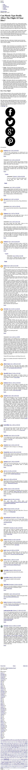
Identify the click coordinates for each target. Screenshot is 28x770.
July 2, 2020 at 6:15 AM (15, 363)
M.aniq (5, 499)
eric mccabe (9, 748)
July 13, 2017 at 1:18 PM (14, 337)
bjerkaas (4, 740)
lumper (5, 265)
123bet (5, 508)
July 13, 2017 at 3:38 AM (13, 199)
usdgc (12, 764)
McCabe (6, 755)
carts (19, 740)
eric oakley (14, 748)
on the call (23, 756)
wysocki (11, 767)
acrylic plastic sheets (8, 588)
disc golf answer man (16, 744)
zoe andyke (23, 767)
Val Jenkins (16, 764)
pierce (23, 757)
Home (14, 665)
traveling (15, 763)
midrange (21, 755)
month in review (4, 756)
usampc (9, 764)
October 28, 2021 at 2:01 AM (13, 508)
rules (7, 760)
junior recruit (9, 752)
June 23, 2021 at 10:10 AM (15, 452)
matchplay (3, 755)
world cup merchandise (8, 619)
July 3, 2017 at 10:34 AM (14, 160)
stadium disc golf (19, 760)
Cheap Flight (9, 534)
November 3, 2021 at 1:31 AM (17, 517)
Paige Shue (12, 757)
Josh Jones (6, 308)
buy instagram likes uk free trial (15, 367)
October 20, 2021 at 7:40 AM (13, 499)
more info (10, 439)
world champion (7, 767)
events (4, 7)
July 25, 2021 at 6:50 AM (11, 479)
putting (22, 759)
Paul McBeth (17, 757)
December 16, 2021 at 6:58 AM (15, 527)
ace (3, 739)
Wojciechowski (21, 766)
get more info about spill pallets (17, 554)
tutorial (3, 764)
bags (19, 739)
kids (25, 752)
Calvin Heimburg (15, 740)
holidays (25, 751)
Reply (5, 156)
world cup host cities (8, 610)
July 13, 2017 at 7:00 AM (14, 206)
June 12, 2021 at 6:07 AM (13, 445)
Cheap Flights (17, 377)
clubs (23, 741)
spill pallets (17, 544)
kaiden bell (22, 752)
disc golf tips (15, 747)
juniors (18, 752)
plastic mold (9, 465)
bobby (7, 740)
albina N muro (7, 363)
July (1, 681)
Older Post (25, 665)
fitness (5, 750)
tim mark (6, 199)
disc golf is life (20, 746)
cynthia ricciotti (6, 743)
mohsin (5, 539)
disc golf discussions (5, 746)
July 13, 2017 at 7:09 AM (13, 213)
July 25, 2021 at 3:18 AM (11, 471)
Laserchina (6, 570)
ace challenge (7, 739)
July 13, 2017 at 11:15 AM (12, 265)
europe (24, 748)
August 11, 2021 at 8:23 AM (13, 488)
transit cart (11, 763)
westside (6, 766)
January (2, 690)
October (2, 677)
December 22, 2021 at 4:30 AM (13, 539)
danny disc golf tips (13, 743)
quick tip (25, 759)
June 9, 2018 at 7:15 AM (18, 255)
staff (24, 760)
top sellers (25, 762)
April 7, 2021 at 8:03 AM (13, 395)
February (2, 688)
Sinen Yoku (6, 584)
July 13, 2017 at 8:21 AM (14, 221)
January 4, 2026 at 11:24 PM (15, 625)
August (2, 680)
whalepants (10, 766)
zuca (26, 767)
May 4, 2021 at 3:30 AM (15, 424)
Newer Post (3, 665)
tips (20, 762)
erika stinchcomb (19, 748)
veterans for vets (24, 764)
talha (5, 479)
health (23, 751)
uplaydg (6, 764)
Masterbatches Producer (13, 483)
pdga (21, 757)
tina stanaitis (16, 762)
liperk (5, 550)
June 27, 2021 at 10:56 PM (13, 461)
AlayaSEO (6, 373)
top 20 (22, 762)
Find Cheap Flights (17, 390)
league (6, 753)
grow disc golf (24, 750)
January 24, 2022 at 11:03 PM (13, 550)
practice (11, 759)
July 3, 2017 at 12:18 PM (15, 187)
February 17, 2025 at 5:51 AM (19, 610)
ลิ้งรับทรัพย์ (12, 511)
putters (19, 759)
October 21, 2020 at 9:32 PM (19, 176)
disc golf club (24, 744)
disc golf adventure (6, 744)
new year (8, 756)
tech (13, 762)
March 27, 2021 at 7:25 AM (14, 373)
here (22, 446)
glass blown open (15, 750)
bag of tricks (15, 739)
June (2, 682)
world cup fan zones (8, 620)
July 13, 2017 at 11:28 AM (14, 308)
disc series (21, 747)
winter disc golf (15, 766)
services (4, 5)
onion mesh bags (18, 491)
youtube (14, 767)
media (12, 755)
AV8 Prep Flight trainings (13, 605)
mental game (16, 755)
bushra (5, 602)
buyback (10, 740)
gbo (9, 750)
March (2, 673)
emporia (5, 748)
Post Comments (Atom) (11, 668)
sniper (10, 760)
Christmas (20, 741)
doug (24, 747)
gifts (11, 750)
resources (5, 9)
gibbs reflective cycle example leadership (13, 635)
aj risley (11, 739)
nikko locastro (13, 756)
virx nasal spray (7, 517)
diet (1, 744)
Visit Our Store (4, 11)
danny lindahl (19, 743)
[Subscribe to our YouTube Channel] (1, 670)
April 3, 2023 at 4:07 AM (14, 593)
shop (4, 4)
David (5, 559)
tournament (6, 763)
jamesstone (6, 625)
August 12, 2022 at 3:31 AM (15, 570)
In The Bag (3, 752)
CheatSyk (6, 445)
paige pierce (7, 757)
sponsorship (14, 760)
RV (8, 760)
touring (2, 763)
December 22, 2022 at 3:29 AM (15, 584)
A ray (2, 739)
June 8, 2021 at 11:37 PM (14, 435)
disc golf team (6, 6)
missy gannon (25, 755)
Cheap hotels (22, 430)
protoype (16, 759)
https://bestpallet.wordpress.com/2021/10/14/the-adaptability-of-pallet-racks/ (15, 503)
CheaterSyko (6, 452)
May (2, 684)
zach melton (18, 767)
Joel (4, 471)
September (3, 678)
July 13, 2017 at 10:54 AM (14, 241)
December (3, 674)
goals (20, 750)
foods (7, 750)
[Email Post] (6, 106)
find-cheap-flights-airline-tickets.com (11, 596)
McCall (9, 755)
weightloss (2, 766)
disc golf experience (13, 746)
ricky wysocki (3, 760)
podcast (6, 759)
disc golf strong (8, 747)
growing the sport (18, 751)
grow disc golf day (4, 751)
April (2, 685)
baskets (21, 739)
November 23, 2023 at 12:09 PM (14, 602)
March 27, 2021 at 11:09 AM (14, 382)
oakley (17, 756)
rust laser (7, 579)
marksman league (24, 753)
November (3, 675)
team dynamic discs (7, 762)
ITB (6, 752)
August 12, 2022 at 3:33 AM (15, 577)
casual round (22, 740)
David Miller (6, 424)
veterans (19, 764)
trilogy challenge (21, 763)
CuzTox (5, 488)
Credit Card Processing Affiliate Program (12, 564)
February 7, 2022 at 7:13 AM (13, 559)
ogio (20, 756)
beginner (24, 739)
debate (23, 743)
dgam (26, 743)
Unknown (6, 150)
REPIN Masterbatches (15, 473)
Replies (6, 174)
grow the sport (11, 751)
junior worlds (14, 752)
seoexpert (6, 395)
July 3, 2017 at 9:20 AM (13, 150)
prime (14, 759)
